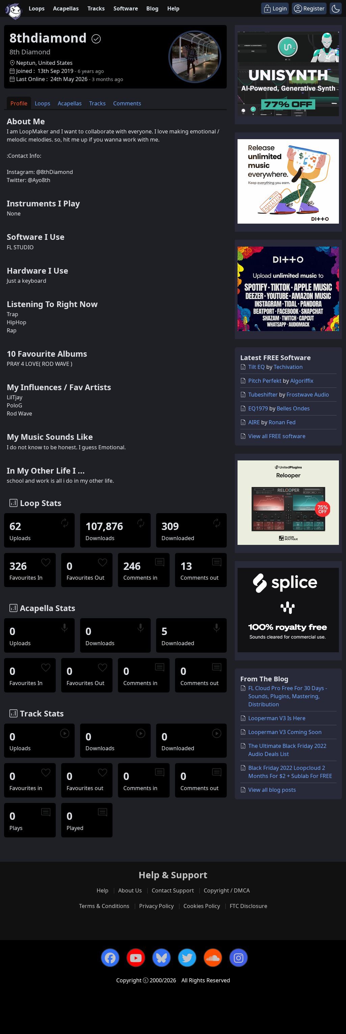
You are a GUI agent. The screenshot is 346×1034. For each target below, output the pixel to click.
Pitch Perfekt (264, 380)
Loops (37, 8)
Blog (152, 8)
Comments (127, 103)
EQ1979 (258, 408)
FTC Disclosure (248, 906)
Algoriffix (301, 380)
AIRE (254, 422)
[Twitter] (187, 957)
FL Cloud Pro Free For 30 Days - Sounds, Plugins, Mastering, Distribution (287, 696)
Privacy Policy (156, 906)
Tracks (96, 8)
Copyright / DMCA (227, 890)
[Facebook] (110, 957)
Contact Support (173, 890)
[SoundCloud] (212, 957)
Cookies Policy (201, 906)
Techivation (288, 367)
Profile (18, 103)
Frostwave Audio (308, 394)
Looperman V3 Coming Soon (285, 732)
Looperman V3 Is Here (276, 718)
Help (173, 8)
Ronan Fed (282, 422)
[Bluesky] (161, 957)
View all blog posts (272, 789)
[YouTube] (135, 957)
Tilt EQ (256, 367)
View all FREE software (276, 436)
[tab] (19, 103)
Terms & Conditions (104, 906)
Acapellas (66, 8)
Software (126, 8)
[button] (335, 8)
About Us (130, 890)
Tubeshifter (263, 394)
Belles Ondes (293, 408)
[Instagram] (238, 957)
